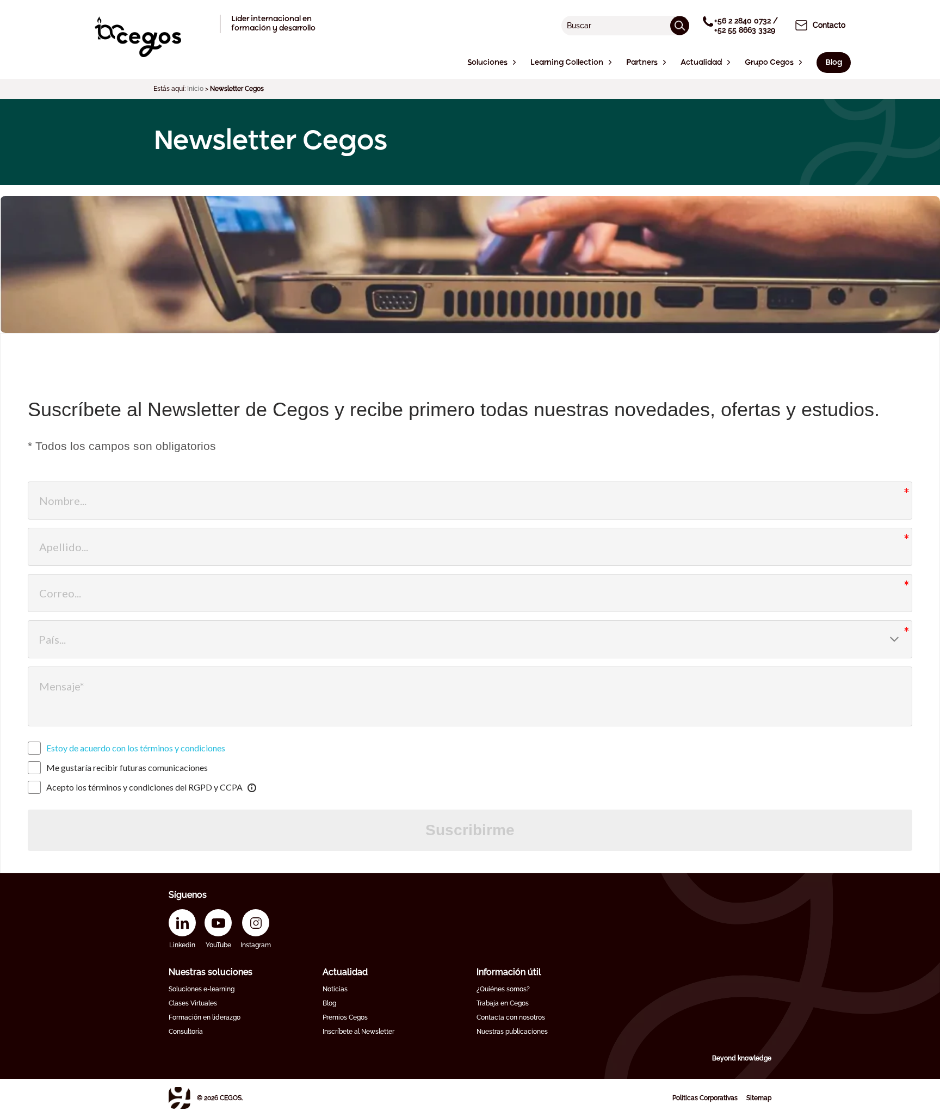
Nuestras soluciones (210, 972)
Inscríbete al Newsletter (358, 1031)
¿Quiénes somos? (503, 989)
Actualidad (345, 972)
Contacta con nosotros (511, 1017)
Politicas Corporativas (705, 1098)
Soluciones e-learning (201, 989)
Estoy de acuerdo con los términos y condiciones (135, 748)
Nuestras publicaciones (512, 1031)
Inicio (195, 88)
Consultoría (186, 1031)
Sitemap (758, 1098)
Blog (329, 1003)
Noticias (335, 989)
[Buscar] (679, 25)
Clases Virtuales (193, 1003)
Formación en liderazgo (204, 1017)
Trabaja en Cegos (503, 1003)
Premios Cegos (345, 1017)
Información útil (509, 972)
